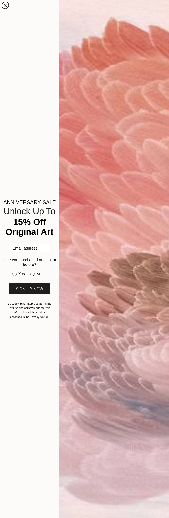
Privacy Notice (39, 317)
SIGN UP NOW (29, 289)
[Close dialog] (5, 5)
